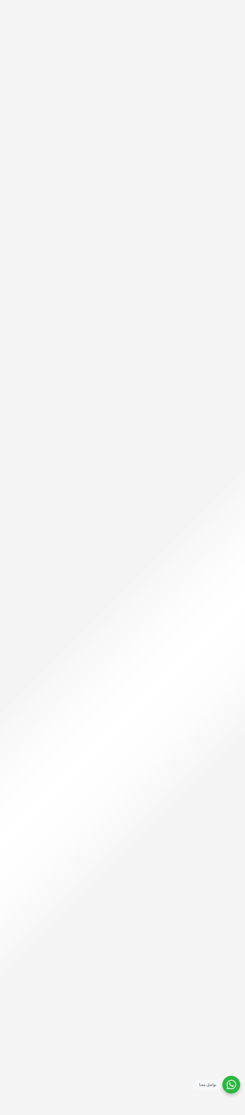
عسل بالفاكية (122, 549)
